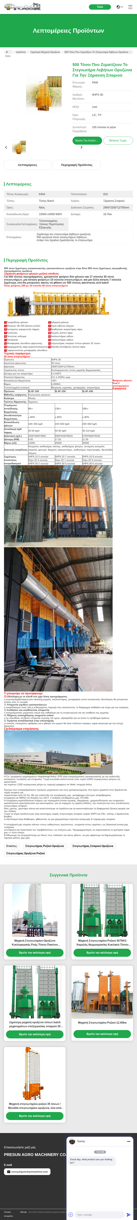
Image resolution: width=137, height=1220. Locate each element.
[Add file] (70, 1214)
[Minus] (129, 1141)
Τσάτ (100, 6)
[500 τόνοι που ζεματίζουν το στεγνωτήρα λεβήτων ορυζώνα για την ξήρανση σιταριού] (44, 97)
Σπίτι (8, 52)
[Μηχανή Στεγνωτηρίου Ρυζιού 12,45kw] (102, 992)
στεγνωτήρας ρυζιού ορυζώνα (44, 846)
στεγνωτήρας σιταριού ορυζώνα (93, 846)
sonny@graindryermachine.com (29, 1171)
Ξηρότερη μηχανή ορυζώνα (45, 52)
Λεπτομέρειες (27, 165)
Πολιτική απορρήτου (8, 1214)
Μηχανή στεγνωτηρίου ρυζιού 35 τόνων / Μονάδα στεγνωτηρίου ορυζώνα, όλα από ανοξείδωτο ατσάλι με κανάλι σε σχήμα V (34, 1106)
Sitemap (23, 1212)
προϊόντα (21, 52)
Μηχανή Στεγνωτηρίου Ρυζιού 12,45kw (102, 1022)
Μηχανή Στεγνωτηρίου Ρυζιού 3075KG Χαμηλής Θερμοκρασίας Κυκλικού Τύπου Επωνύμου (102, 943)
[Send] (128, 1214)
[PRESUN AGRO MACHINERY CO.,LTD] (22, 7)
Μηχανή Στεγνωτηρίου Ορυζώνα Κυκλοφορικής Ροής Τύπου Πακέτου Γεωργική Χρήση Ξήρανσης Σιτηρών (34, 943)
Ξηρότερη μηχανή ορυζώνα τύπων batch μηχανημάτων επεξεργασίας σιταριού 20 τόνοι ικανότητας (35, 1024)
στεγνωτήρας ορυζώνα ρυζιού (25, 853)
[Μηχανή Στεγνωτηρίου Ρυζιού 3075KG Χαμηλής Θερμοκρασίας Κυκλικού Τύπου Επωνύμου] (102, 910)
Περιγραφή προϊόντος (76, 165)
